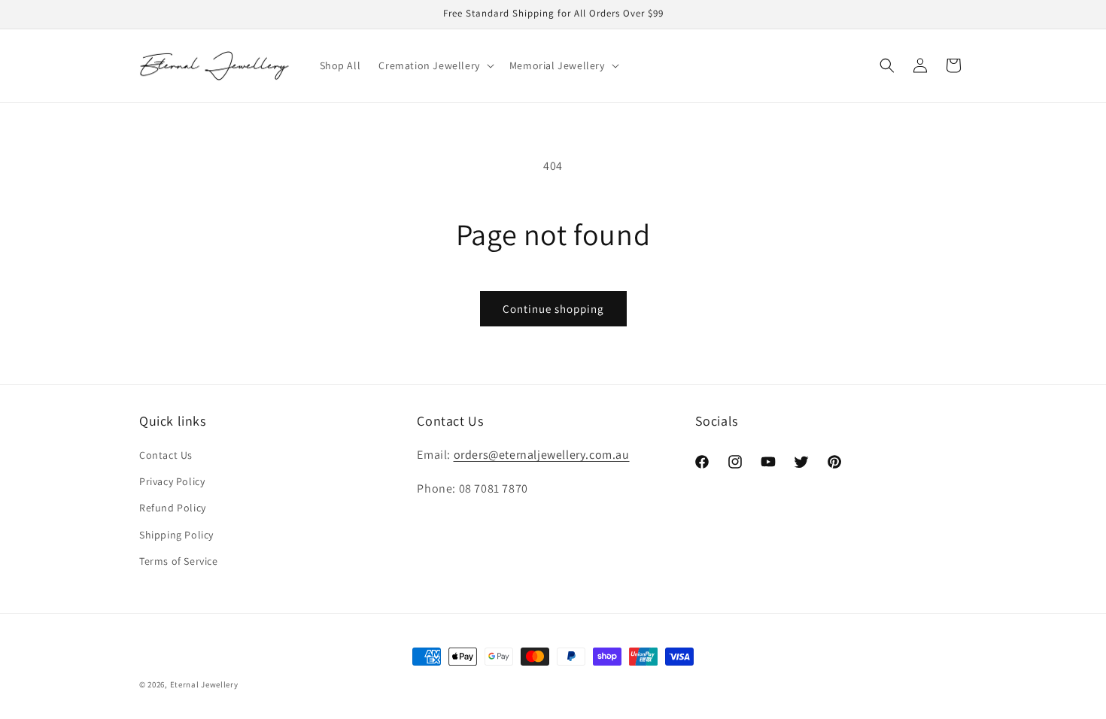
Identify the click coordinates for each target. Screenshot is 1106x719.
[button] (434, 65)
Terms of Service (178, 561)
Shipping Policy (176, 535)
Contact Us (166, 456)
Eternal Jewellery (204, 684)
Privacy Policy (172, 482)
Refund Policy (172, 508)
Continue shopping (553, 309)
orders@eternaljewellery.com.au (542, 455)
